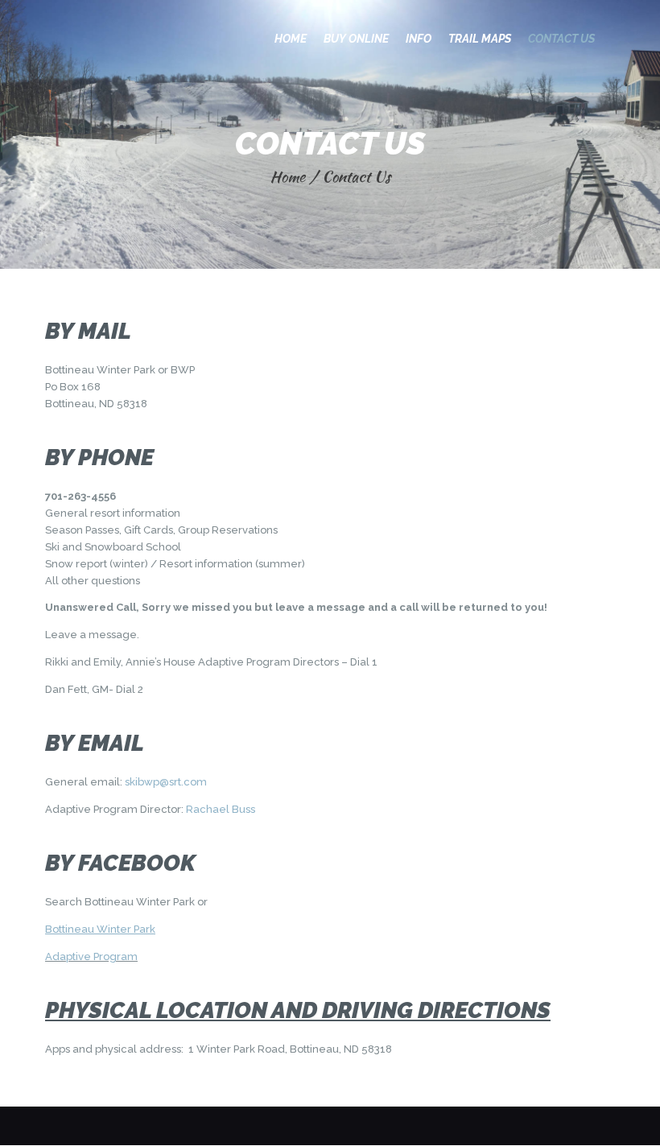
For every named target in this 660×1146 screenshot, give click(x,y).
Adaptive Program (91, 956)
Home (287, 176)
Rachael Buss (220, 809)
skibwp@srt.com (166, 782)
